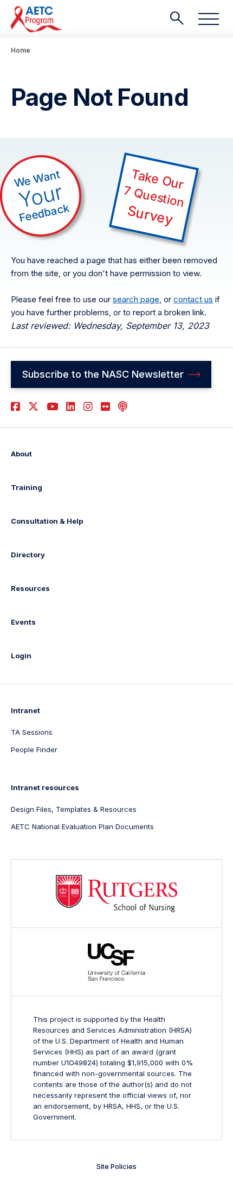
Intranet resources (45, 787)
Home (20, 50)
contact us (193, 299)
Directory (28, 554)
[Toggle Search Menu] (176, 18)
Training (26, 487)
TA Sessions (32, 732)
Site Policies (116, 1166)
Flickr (105, 407)
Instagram (88, 407)
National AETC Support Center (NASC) (37, 19)
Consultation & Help (47, 521)
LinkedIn (70, 407)
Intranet (25, 710)
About (21, 453)
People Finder (34, 749)
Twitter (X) (33, 407)
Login (21, 655)
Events (23, 622)
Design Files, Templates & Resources (74, 809)
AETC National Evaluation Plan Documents (82, 826)
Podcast (122, 407)
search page (136, 299)
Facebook (15, 407)
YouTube (52, 407)
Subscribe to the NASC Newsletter (103, 374)
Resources (30, 588)
